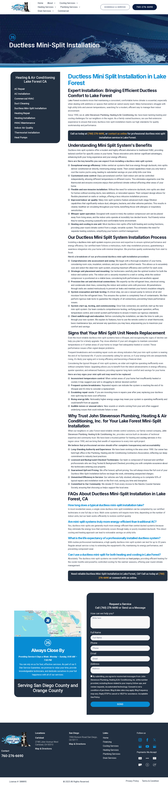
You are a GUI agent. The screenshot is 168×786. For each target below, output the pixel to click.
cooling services (147, 437)
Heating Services (111, 750)
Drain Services (109, 758)
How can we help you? (102, 613)
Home (105, 738)
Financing (107, 742)
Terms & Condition (150, 781)
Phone (94, 643)
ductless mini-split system (90, 242)
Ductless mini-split (76, 150)
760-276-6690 (12, 756)
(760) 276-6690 (109, 607)
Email (93, 653)
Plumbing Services (111, 754)
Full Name (96, 632)
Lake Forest (73, 100)
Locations (40, 733)
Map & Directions (43, 748)
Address (95, 664)
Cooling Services (111, 746)
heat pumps (134, 558)
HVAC (151, 150)
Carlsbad (39, 738)
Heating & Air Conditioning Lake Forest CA (35, 79)
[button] (115, 7)
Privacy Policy (132, 781)
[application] (54, 3)
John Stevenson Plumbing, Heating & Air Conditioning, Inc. (111, 115)
